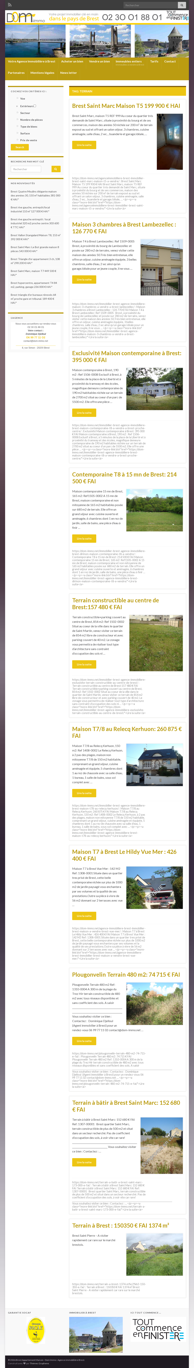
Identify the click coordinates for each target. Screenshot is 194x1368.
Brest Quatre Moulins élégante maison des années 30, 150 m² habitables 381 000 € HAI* (35, 195)
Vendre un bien (99, 61)
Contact (170, 61)
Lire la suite (84, 144)
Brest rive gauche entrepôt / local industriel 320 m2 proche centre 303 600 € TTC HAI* (35, 223)
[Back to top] (185, 1359)
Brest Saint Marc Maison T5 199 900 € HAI (126, 105)
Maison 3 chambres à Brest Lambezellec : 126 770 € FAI (124, 227)
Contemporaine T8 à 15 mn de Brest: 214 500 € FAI (124, 477)
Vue (22, 98)
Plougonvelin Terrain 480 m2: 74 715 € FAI (126, 974)
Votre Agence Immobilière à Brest (31, 61)
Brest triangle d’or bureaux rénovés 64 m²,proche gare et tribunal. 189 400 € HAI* (33, 298)
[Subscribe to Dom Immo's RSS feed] (10, 4)
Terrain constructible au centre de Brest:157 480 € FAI (115, 603)
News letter (68, 72)
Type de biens (28, 126)
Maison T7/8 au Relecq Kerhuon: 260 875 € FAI (127, 732)
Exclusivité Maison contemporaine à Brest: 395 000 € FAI (126, 356)
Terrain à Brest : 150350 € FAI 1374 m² (120, 1225)
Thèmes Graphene (39, 1363)
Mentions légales (42, 72)
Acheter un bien (72, 61)
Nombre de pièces (31, 119)
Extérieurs (27, 106)
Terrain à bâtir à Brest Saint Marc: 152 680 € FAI (126, 1106)
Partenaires (16, 72)
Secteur (25, 112)
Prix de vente (28, 140)
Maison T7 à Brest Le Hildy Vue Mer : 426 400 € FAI (124, 855)
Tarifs (154, 61)
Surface (25, 133)
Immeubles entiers (130, 62)
